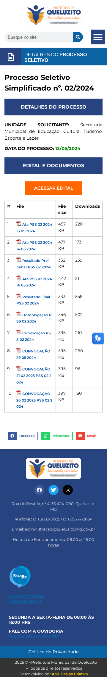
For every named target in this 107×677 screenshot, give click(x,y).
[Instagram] (68, 490)
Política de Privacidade (53, 652)
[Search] (78, 37)
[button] (98, 37)
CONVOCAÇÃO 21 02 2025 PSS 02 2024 (33, 375)
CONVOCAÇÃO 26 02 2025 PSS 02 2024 (34, 400)
